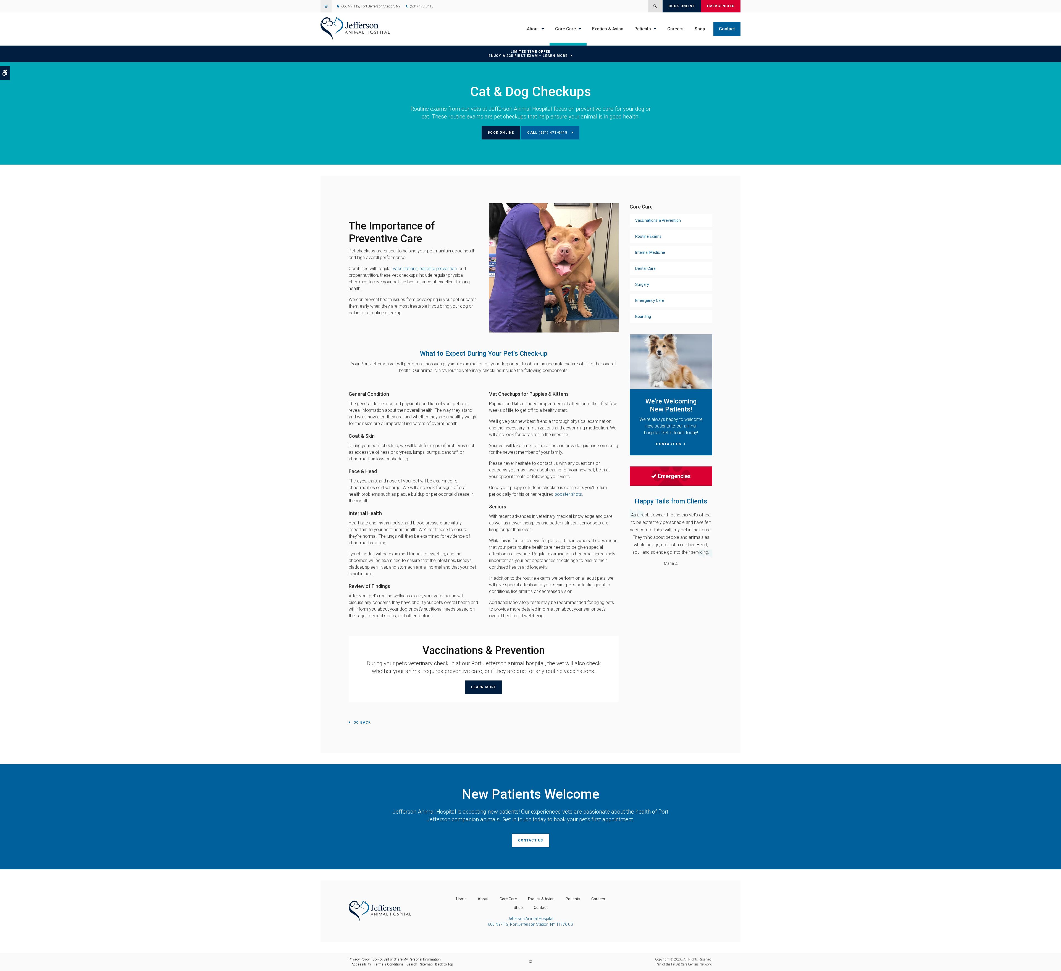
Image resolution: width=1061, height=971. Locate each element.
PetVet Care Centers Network (691, 964)
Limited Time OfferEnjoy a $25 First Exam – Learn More (528, 54)
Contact (727, 28)
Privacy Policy (359, 959)
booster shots (568, 494)
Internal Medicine (650, 252)
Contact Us (530, 840)
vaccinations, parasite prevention (425, 268)
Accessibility (361, 964)
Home (461, 899)
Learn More (483, 687)
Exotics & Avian (607, 28)
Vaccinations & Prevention (658, 220)
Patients (642, 28)
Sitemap (426, 964)
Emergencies (720, 6)
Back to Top (444, 964)
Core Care (565, 28)
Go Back (362, 722)
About (533, 28)
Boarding (643, 316)
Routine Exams (648, 236)
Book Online (682, 6)
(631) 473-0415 (421, 6)
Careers (675, 28)
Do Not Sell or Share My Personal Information (406, 959)
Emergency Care (649, 300)
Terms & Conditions (389, 964)
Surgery (642, 284)
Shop (700, 28)
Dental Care (645, 268)
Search (411, 964)
